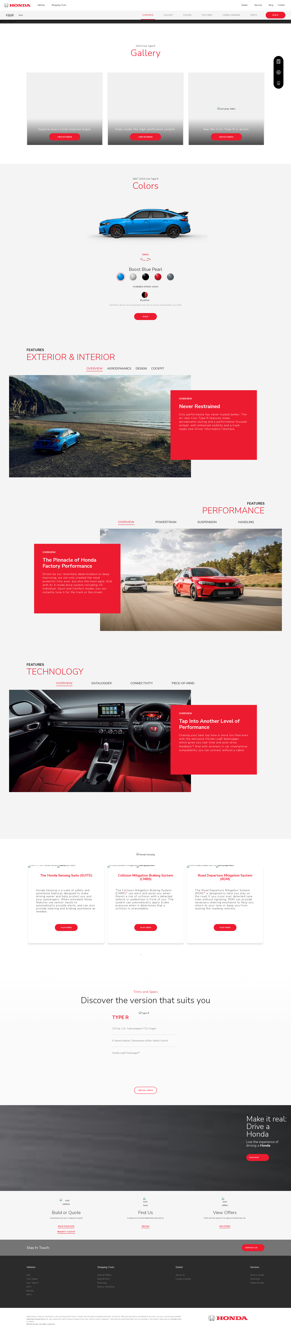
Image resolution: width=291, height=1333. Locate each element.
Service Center (257, 1275)
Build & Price (103, 1278)
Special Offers (104, 1275)
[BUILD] (279, 61)
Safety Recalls (257, 1282)
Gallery (168, 15)
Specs (253, 15)
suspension (207, 522)
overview (94, 368)
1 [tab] (141, 955)
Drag (145, 254)
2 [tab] (146, 955)
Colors (187, 15)
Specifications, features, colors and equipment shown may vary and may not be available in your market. (145, 305)
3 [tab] (150, 955)
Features (207, 15)
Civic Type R (32, 1282)
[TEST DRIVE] (279, 72)
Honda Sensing (231, 15)
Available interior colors (145, 286)
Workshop (255, 1278)
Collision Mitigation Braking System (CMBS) (145, 877)
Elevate (30, 1290)
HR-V (29, 1294)
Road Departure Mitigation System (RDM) (225, 877)
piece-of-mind (183, 683)
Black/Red (144, 300)
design (141, 368)
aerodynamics (119, 368)
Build (275, 15)
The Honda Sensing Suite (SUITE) (66, 875)
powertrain (166, 522)
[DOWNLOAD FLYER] (279, 83)
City (28, 1275)
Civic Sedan (32, 1278)
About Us (180, 1275)
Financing (102, 1282)
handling (246, 522)
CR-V (29, 1286)
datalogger (101, 683)
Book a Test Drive (106, 1286)
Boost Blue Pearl (145, 269)
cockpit (157, 368)
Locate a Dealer (183, 1278)
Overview (148, 15)
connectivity (141, 683)
